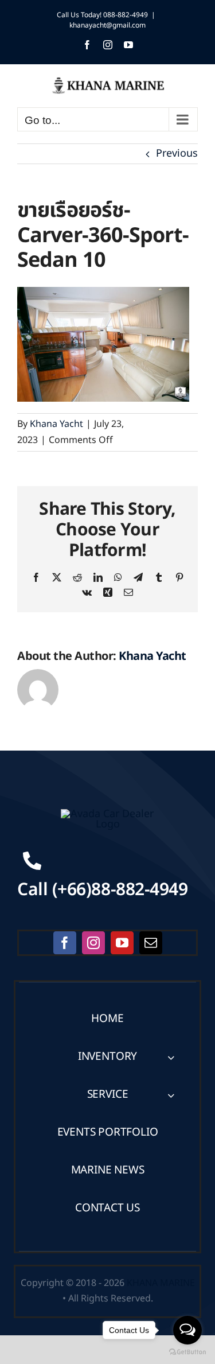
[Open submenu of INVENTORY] (171, 1057)
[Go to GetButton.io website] (187, 1352)
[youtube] (122, 942)
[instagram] (93, 942)
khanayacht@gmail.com (107, 25)
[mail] (150, 942)
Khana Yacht (56, 424)
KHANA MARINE (161, 1283)
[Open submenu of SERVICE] (171, 1095)
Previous (177, 153)
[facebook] (64, 942)
